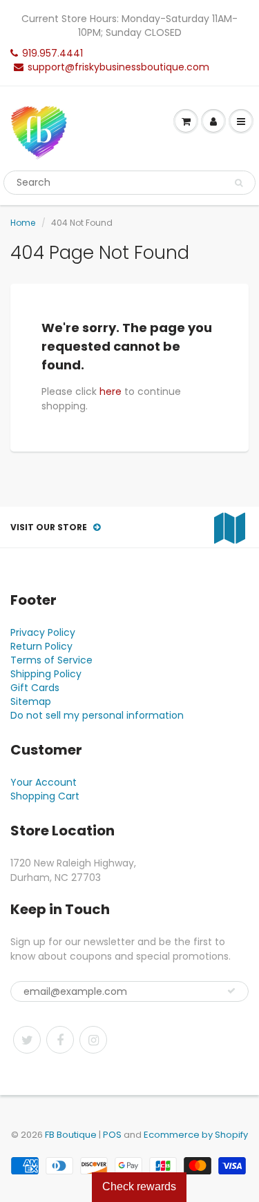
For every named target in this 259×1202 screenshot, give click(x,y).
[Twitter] (27, 1040)
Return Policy (41, 646)
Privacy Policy (42, 632)
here (110, 391)
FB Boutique (71, 1134)
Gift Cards (34, 688)
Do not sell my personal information (97, 715)
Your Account (43, 782)
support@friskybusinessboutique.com (118, 67)
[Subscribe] (231, 991)
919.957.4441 (52, 53)
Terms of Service (51, 660)
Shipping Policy (45, 674)
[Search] (238, 183)
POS (112, 1134)
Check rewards (139, 1186)
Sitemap (30, 701)
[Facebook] (60, 1040)
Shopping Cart (44, 796)
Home (22, 223)
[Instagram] (93, 1040)
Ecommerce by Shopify (196, 1134)
